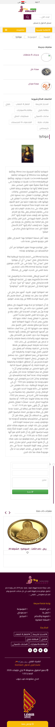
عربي (19, 2)
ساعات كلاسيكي (41, 116)
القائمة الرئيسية (42, 29)
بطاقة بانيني (43, 110)
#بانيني (44, 639)
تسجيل (35, 23)
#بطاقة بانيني (32, 639)
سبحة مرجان (33, 83)
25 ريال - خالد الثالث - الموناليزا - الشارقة (27, 549)
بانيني (7, 104)
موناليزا (44, 136)
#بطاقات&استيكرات (38, 644)
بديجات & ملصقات (31, 54)
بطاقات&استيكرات (24, 110)
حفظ (29, 492)
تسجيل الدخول (45, 23)
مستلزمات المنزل (21, 116)
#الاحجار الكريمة (40, 634)
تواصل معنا (26, 724)
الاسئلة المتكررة (42, 620)
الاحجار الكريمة (42, 104)
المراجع (23, 616)
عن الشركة (44, 609)
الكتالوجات (20, 29)
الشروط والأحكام (41, 616)
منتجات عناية (43, 122)
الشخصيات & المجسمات (21, 122)
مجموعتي (21, 612)
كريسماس (44, 128)
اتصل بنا (45, 612)
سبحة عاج (35, 69)
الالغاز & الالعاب (23, 104)
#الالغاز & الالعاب (22, 634)
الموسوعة (21, 609)
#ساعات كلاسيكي (20, 644)
